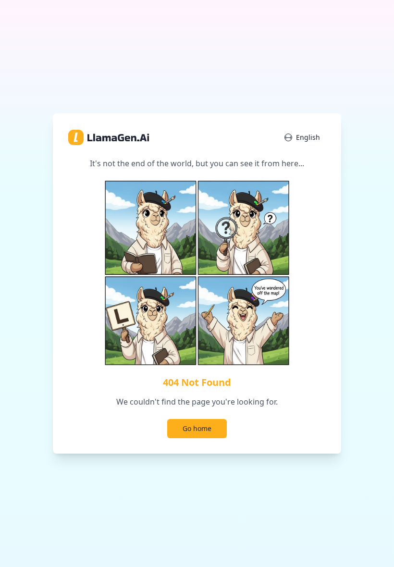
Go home (197, 428)
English (308, 137)
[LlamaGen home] (108, 137)
